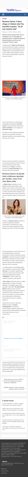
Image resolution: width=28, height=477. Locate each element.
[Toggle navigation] (3, 14)
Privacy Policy (4, 471)
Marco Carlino (17, 32)
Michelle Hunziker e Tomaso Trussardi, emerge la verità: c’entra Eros (14, 388)
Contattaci (4, 458)
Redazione (4, 469)
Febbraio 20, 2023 (7, 32)
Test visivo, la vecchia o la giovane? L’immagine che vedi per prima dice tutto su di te (13, 428)
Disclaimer (4, 473)
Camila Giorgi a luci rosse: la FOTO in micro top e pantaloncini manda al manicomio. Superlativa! (13, 381)
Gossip (4, 18)
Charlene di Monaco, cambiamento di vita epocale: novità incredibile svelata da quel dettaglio (13, 421)
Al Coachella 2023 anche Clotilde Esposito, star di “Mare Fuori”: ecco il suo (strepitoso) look (13, 415)
